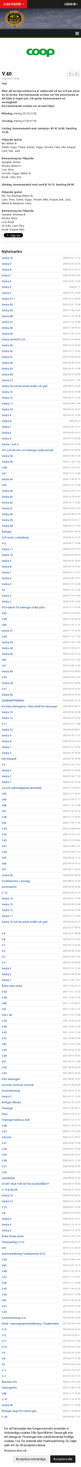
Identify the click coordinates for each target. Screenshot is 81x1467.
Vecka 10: (7, 409)
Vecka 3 (6, 287)
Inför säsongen (11, 1079)
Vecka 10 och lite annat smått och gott (25, 921)
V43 (4, 1300)
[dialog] (40, 1443)
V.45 (4, 1288)
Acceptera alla (62, 1459)
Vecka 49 (7, 310)
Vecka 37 (7, 380)
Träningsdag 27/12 (13, 1242)
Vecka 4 (6, 1224)
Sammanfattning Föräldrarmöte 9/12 (23, 1253)
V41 (4, 665)
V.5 (3, 956)
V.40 (7, 74)
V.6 (3, 950)
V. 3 (4, 1370)
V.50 (4, 991)
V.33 (4, 1073)
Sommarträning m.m (14, 1317)
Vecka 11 (7, 549)
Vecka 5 (6, 584)
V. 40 (4, 1416)
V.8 (3, 939)
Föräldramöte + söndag (16, 881)
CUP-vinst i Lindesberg (15, 537)
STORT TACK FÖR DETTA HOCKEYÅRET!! (25, 1183)
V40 (4, 1044)
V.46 (4, 636)
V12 (4, 543)
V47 (4, 473)
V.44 (4, 828)
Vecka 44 (7, 490)
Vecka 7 (6, 275)
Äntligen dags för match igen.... (20, 1411)
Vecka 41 (7, 357)
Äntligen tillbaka (11, 1102)
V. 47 (4, 1399)
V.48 (4, 467)
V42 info (7, 1137)
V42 (4, 659)
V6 (3, 1364)
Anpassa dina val (15, 1450)
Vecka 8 (6, 269)
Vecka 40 (7, 362)
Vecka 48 (7, 316)
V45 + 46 (7, 1015)
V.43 (4, 834)
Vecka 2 (6, 292)
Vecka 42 (7, 351)
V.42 (4, 840)
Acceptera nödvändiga (31, 1459)
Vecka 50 (7, 304)
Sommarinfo (9, 886)
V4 (3, 589)
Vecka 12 (7, 397)
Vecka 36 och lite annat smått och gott (25, 386)
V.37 (4, 688)
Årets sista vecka (12, 985)
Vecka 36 (7, 694)
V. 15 (4, 892)
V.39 (4, 677)
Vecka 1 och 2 (10, 444)
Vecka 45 (7, 333)
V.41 (4, 846)
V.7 (3, 945)
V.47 (4, 1131)
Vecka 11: (7, 403)
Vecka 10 (7, 258)
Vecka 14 (7, 898)
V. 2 (4, 1376)
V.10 (4, 1207)
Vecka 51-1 (8, 298)
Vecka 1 (6, 782)
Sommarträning (11, 1090)
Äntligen (7, 531)
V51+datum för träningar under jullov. (23, 607)
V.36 (4, 1067)
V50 (4, 613)
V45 (4, 485)
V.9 (3, 933)
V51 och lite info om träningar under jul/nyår (28, 450)
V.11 (4, 723)
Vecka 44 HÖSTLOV (13, 339)
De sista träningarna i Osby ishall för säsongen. (30, 706)
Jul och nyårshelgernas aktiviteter (22, 787)
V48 (4, 624)
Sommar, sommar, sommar (18, 1084)
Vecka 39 (7, 368)
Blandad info (9, 1381)
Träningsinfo (9, 1387)
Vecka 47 (7, 322)
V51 (4, 1247)
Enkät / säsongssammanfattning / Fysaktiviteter (30, 1323)
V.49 (4, 619)
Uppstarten (8, 1178)
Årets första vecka (13, 1236)
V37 (4, 869)
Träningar (7, 1108)
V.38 (4, 1055)
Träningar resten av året (15, 1119)
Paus (4, 1114)
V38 (4, 863)
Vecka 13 (7, 391)
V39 (4, 857)
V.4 (3, 764)
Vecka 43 (7, 345)
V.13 (4, 1329)
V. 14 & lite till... (10, 1189)
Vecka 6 (6, 281)
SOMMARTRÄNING (13, 700)
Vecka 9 (6, 263)
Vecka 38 (7, 374)
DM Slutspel (9, 758)
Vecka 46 (7, 327)
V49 (4, 799)
